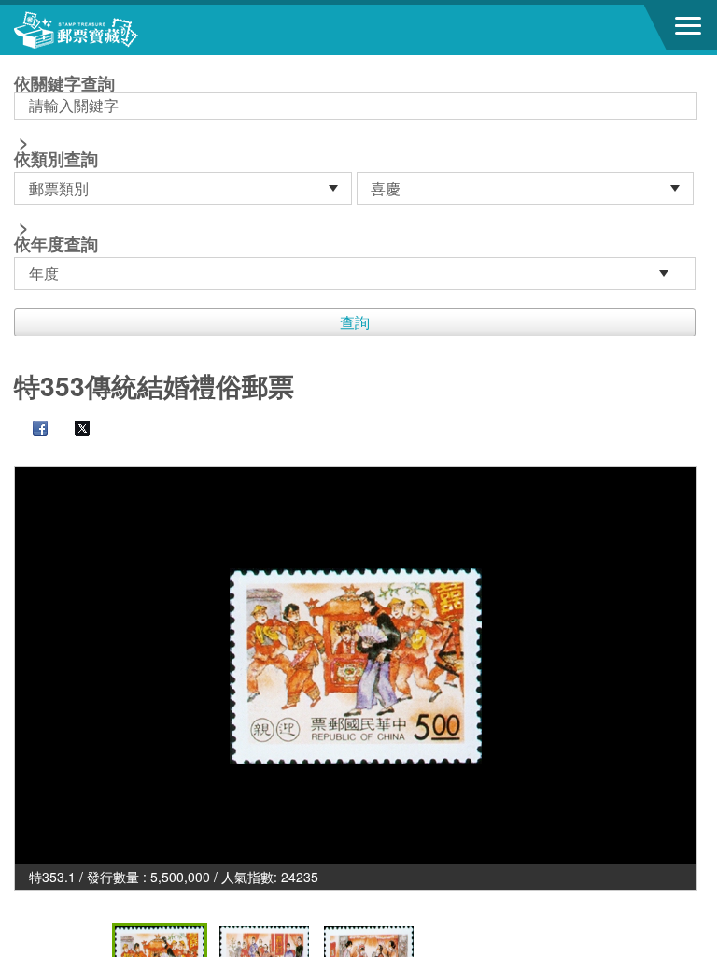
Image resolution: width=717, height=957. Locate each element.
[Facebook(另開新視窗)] (31, 430)
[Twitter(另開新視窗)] (73, 430)
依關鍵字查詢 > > (64, 165)
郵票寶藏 (116, 30)
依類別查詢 (56, 158)
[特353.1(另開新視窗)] (355, 665)
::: (19, 63)
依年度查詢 (56, 244)
